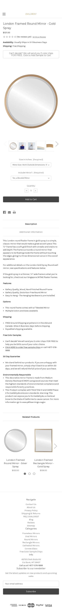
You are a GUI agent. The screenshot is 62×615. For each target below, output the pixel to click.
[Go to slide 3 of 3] (34, 474)
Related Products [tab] (31, 417)
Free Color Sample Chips (31, 551)
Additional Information (31, 232)
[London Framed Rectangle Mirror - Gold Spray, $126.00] (43, 440)
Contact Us (31, 504)
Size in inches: (31, 159)
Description (31, 224)
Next (57, 143)
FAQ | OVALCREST (31, 516)
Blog (31, 519)
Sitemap (31, 525)
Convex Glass (31, 548)
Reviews (31, 522)
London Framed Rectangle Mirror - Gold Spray (43, 463)
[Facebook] (4, 212)
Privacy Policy (31, 510)
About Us (31, 507)
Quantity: (31, 186)
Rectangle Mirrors (31, 542)
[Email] (9, 212)
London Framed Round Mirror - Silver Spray (15, 463)
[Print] (14, 212)
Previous (5, 143)
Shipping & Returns (31, 513)
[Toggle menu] (4, 14)
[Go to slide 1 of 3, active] (25, 474)
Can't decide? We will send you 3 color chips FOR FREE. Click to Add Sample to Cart (31, 54)
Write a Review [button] (39, 37)
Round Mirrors (31, 539)
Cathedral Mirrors (31, 545)
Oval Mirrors (31, 536)
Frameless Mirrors (31, 533)
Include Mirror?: (31, 172)
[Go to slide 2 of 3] (29, 474)
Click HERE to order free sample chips (23, 347)
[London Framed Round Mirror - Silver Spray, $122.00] (15, 440)
